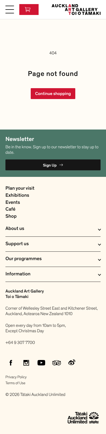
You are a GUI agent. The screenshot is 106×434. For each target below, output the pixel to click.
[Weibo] (71, 362)
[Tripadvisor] (56, 362)
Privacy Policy (16, 377)
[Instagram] (26, 362)
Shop (11, 216)
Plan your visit (20, 188)
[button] (9, 9)
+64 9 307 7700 (20, 343)
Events (12, 202)
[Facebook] (10, 362)
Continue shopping (53, 94)
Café (10, 209)
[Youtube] (41, 362)
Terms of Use (15, 383)
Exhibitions (17, 195)
